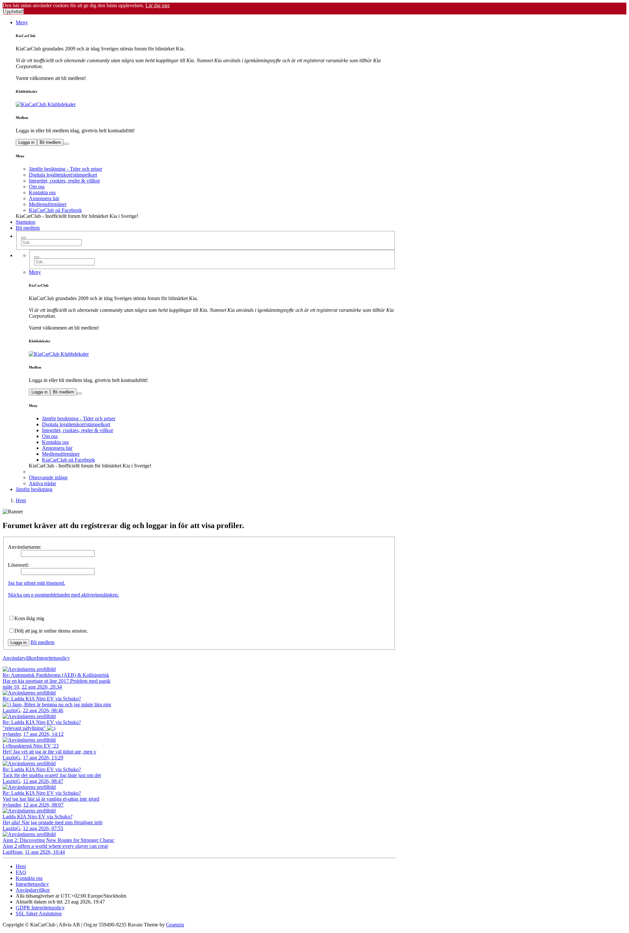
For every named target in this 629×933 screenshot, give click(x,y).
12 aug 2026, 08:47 (43, 781)
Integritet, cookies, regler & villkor (64, 180)
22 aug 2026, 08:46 (43, 710)
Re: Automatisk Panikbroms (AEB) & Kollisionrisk (56, 675)
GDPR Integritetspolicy (40, 907)
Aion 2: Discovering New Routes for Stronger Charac (58, 840)
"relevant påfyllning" (25, 728)
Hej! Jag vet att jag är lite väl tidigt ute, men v (49, 751)
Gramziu (175, 924)
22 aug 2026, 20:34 (42, 687)
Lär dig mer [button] (157, 5)
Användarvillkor (20, 658)
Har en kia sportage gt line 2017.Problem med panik (56, 681)
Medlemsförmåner (48, 204)
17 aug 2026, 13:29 (43, 757)
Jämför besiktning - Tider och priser (65, 169)
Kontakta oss (42, 192)
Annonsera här (44, 198)
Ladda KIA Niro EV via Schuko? (37, 816)
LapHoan (12, 852)
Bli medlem (50, 142)
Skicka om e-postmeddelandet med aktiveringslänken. (63, 595)
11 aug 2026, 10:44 (45, 852)
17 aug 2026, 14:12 (43, 734)
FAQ (21, 872)
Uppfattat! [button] (13, 11)
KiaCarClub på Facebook (55, 210)
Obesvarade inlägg (48, 477)
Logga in (26, 142)
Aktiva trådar (42, 483)
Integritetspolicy (53, 658)
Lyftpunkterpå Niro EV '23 (31, 746)
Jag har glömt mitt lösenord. (36, 583)
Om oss (37, 186)
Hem (21, 866)
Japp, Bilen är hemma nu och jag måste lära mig (61, 704)
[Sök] (23, 238)
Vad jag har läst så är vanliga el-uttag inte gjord (51, 799)
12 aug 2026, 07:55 (43, 828)
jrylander (12, 734)
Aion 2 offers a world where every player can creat (55, 846)
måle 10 (11, 687)
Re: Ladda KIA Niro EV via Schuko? (42, 698)
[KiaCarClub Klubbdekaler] (206, 104)
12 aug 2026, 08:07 (43, 805)
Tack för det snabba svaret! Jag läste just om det (52, 775)
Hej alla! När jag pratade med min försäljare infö (53, 822)
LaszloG (11, 710)
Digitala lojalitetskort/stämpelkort (63, 175)
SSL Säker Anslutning (39, 913)
